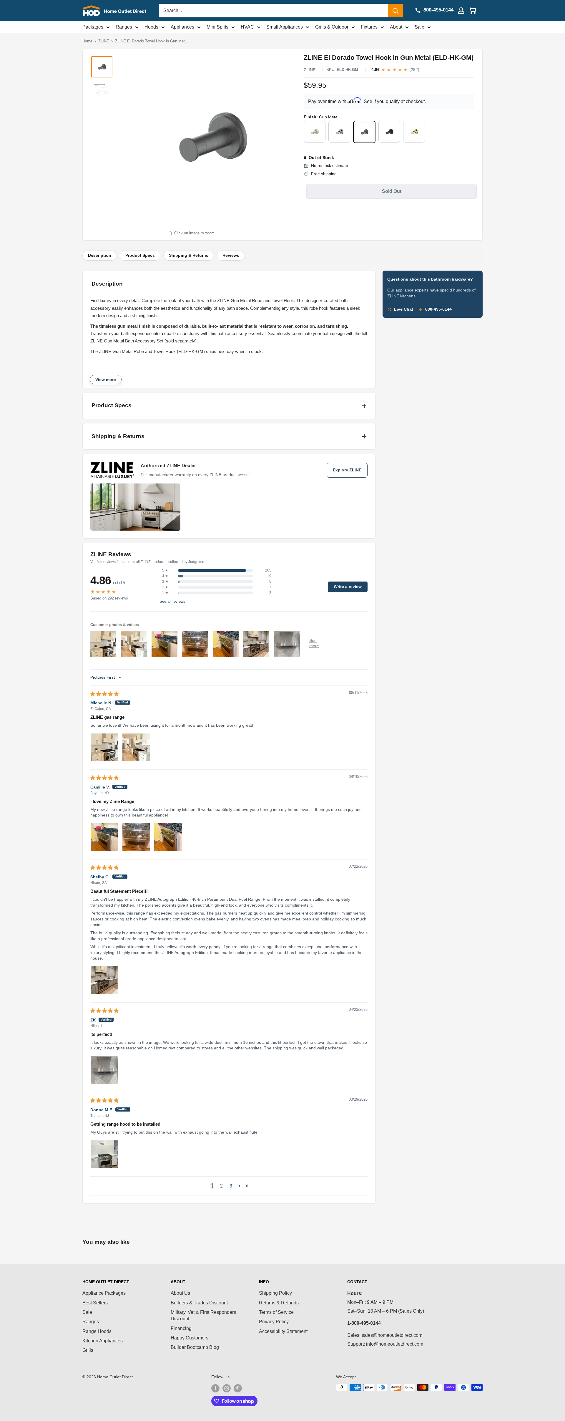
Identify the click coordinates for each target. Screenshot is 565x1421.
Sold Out (391, 191)
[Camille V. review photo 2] (136, 837)
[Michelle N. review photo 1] (104, 747)
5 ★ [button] (165, 570)
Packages (92, 26)
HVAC (247, 26)
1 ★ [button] (165, 593)
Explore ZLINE (347, 470)
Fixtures (369, 26)
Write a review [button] (348, 586)
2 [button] (221, 1185)
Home (87, 41)
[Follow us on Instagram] (226, 1388)
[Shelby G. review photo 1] (104, 980)
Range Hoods (97, 1331)
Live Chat (403, 309)
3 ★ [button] (165, 581)
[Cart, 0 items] (476, 10)
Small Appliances (284, 26)
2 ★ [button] (165, 587)
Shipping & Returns (188, 255)
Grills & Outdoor (331, 26)
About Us (180, 1293)
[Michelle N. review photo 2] (136, 747)
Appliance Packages (104, 1293)
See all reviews (172, 601)
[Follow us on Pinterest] (238, 1388)
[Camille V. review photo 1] (104, 837)
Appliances (182, 26)
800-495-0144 (438, 309)
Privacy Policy (274, 1321)
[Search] (395, 10)
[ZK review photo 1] (104, 1070)
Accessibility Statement (283, 1331)
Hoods (151, 26)
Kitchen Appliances (102, 1340)
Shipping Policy (275, 1293)
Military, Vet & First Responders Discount (203, 1315)
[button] (239, 1186)
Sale (419, 26)
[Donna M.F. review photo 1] (104, 1154)
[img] (104, 693)
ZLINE (103, 41)
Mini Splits (217, 26)
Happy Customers (189, 1337)
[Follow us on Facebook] (215, 1388)
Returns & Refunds (279, 1302)
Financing (181, 1328)
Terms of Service (276, 1312)
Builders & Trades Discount (199, 1302)
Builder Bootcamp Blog (195, 1347)
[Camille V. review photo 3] (168, 837)
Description (99, 255)
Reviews (230, 255)
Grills (87, 1350)
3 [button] (231, 1185)
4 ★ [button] (165, 576)
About (396, 26)
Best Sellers (95, 1302)
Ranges (124, 26)
